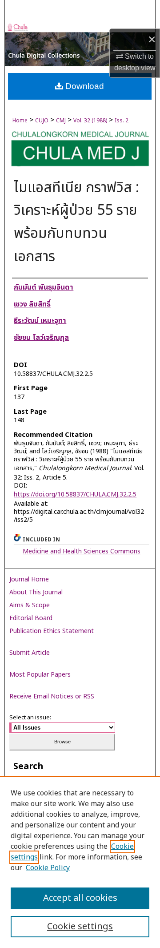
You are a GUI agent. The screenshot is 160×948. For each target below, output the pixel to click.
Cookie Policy (48, 868)
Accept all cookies (80, 898)
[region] (80, 862)
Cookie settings (80, 926)
